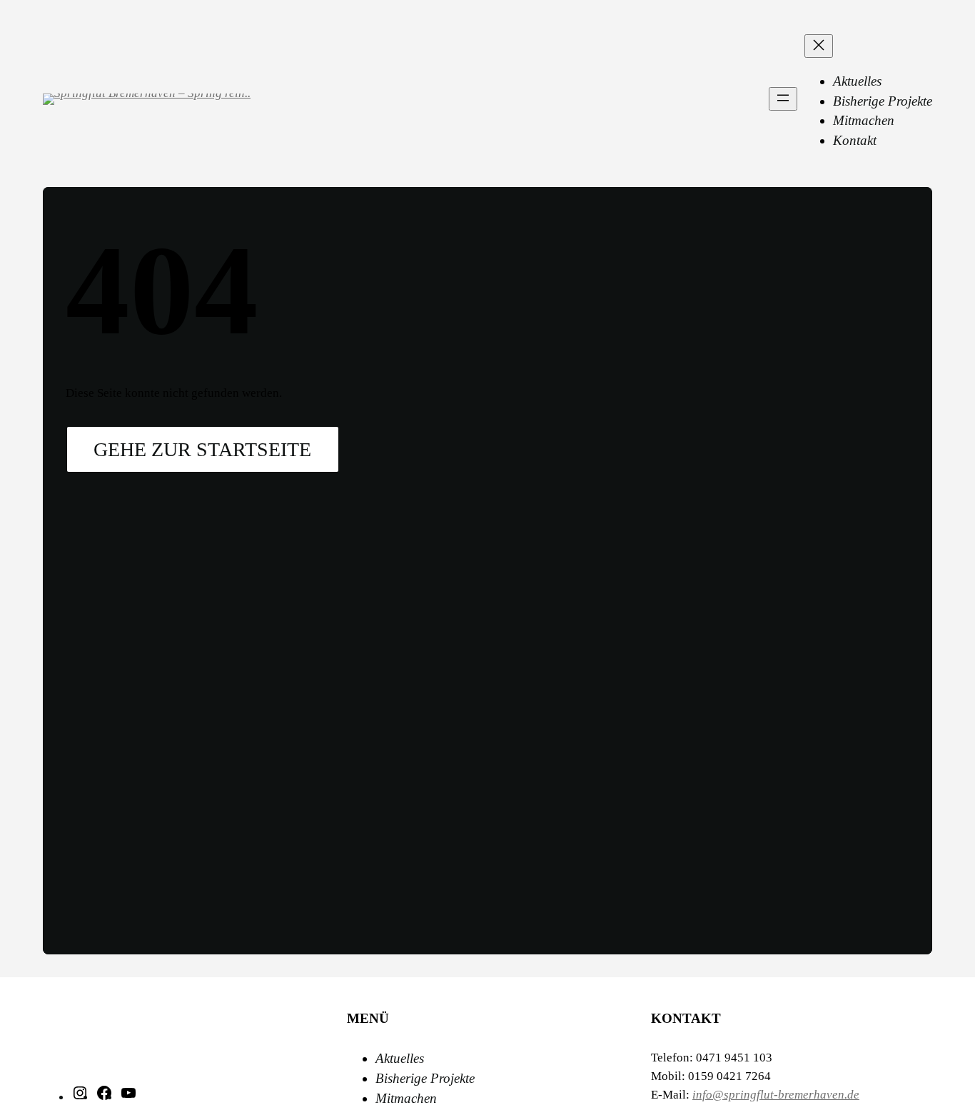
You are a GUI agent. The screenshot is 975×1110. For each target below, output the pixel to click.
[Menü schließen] (818, 46)
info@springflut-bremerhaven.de (775, 1094)
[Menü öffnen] (783, 99)
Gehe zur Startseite (202, 449)
